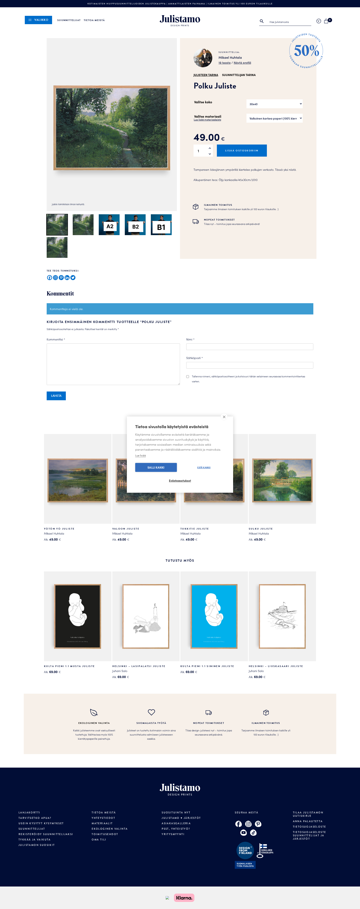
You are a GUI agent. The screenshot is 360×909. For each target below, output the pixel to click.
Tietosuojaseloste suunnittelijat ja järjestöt (309, 835)
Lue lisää (140, 455)
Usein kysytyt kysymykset (41, 823)
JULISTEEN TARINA (206, 75)
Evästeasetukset (180, 481)
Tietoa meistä (94, 20)
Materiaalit (102, 823)
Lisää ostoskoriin (242, 150)
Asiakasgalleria (176, 823)
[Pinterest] (61, 277)
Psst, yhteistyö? (176, 828)
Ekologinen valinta (110, 828)
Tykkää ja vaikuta (35, 839)
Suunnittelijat (69, 20)
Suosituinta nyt (176, 812)
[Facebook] (49, 277)
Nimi (190, 339)
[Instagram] (55, 277)
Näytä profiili (242, 62)
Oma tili (99, 839)
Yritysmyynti (173, 834)
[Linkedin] (67, 277)
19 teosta (225, 62)
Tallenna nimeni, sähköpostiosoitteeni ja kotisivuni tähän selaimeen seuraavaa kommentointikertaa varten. (248, 378)
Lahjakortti (29, 812)
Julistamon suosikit (37, 845)
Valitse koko (203, 102)
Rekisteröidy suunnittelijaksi (46, 834)
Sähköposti (194, 358)
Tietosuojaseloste (309, 827)
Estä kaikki (203, 467)
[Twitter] (72, 277)
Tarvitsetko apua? (35, 818)
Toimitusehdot (105, 834)
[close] (224, 416)
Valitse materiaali (207, 116)
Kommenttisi (56, 339)
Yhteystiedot (103, 818)
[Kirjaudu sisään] (318, 21)
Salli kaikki (156, 467)
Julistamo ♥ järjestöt (181, 818)
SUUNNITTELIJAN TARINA (239, 75)
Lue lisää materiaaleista (207, 119)
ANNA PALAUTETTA (308, 821)
